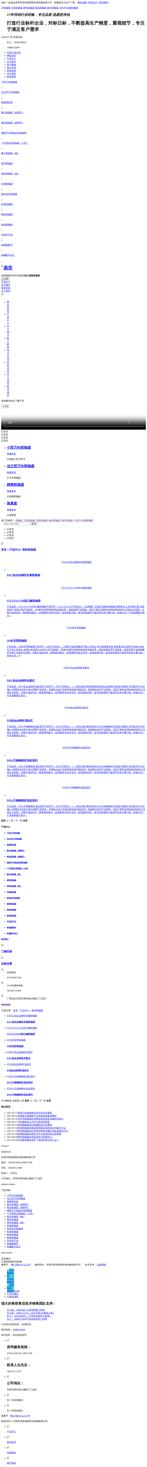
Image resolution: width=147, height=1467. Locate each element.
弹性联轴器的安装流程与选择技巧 (35, 1137)
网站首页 (11, 55)
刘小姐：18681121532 (18, 1313)
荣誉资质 (11, 70)
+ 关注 (5, 406)
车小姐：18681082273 (18, 1310)
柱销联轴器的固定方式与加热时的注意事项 (39, 1134)
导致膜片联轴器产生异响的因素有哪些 (37, 1116)
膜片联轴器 (67, 520)
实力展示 (11, 61)
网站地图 (82, 2)
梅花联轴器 (54, 520)
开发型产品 (11, 921)
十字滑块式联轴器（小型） (18, 868)
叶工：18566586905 (16, 1316)
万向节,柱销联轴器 (83, 520)
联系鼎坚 (104, 2)
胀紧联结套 (11, 845)
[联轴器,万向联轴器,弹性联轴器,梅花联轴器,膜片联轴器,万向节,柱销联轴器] (39, 8)
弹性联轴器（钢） (14, 886)
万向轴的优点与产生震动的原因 (34, 1122)
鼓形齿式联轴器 (13, 898)
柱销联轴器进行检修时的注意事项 (35, 1125)
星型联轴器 (11, 880)
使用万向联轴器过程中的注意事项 (35, 1113)
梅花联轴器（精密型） (16, 857)
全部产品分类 (14, 52)
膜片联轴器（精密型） (16, 851)
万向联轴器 (29, 520)
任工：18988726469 (16, 1319)
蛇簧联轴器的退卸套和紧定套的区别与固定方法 (42, 1128)
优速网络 (101, 1264)
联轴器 (19, 520)
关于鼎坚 (11, 73)
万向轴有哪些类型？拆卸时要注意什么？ (38, 1140)
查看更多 (11, 454)
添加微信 (11, 1452)
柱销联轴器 (11, 892)
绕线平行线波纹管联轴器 (17, 862)
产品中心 (11, 58)
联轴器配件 (11, 927)
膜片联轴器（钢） (14, 874)
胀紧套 (12, 503)
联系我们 (5, 939)
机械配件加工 (12, 933)
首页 (4, 549)
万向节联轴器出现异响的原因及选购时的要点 (40, 1119)
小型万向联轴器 (19, 447)
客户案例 (11, 64)
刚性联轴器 (29, 549)
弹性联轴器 (42, 520)
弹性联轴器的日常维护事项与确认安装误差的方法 (43, 1131)
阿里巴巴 (93, 2)
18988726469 (19, 1329)
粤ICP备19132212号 (21, 1264)
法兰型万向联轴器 (20, 466)
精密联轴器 (15, 484)
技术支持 (11, 67)
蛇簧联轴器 (11, 904)
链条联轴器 (11, 916)
